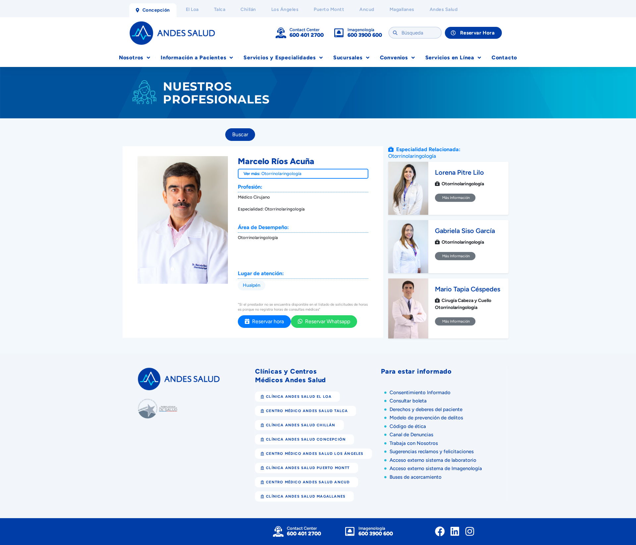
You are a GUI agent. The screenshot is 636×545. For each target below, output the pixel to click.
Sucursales (348, 57)
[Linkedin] (454, 531)
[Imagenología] (339, 33)
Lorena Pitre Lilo (459, 172)
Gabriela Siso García (465, 231)
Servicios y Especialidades (279, 57)
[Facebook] (440, 531)
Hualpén (251, 285)
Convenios (394, 57)
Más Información (455, 197)
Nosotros (131, 57)
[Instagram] (469, 531)
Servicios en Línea (449, 57)
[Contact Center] (281, 33)
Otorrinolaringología (281, 173)
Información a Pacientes (193, 57)
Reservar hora (266, 321)
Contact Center (305, 29)
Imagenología (360, 29)
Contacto (504, 57)
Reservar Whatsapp (326, 321)
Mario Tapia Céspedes (467, 289)
